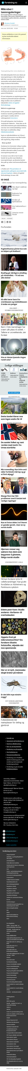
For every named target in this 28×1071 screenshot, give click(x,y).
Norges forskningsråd (12, 968)
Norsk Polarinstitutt (11, 975)
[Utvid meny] (26, 2)
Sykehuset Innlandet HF (13, 1026)
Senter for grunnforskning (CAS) (15, 1011)
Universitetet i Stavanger (13, 1046)
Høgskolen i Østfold (12, 888)
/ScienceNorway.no (12, 841)
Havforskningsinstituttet (13, 884)
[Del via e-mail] (10, 222)
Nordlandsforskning (12, 962)
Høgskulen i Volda (11, 890)
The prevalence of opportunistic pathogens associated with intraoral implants (13, 171)
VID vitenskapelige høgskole (14, 1059)
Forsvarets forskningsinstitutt (14, 875)
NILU (8, 918)
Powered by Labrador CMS (14, 1068)
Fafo (8, 869)
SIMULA (9, 1007)
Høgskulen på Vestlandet (13, 893)
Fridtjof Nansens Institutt (13, 879)
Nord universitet (11, 959)
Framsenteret (10, 877)
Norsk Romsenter (11, 979)
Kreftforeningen (11, 902)
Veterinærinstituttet (11, 1056)
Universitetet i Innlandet (13, 1041)
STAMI (8, 1018)
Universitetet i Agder (12, 1037)
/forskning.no (10, 834)
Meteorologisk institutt (12, 908)
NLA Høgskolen (10, 923)
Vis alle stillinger (14, 393)
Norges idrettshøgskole (12, 973)
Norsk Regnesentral (12, 977)
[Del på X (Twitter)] (5, 222)
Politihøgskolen (10, 996)
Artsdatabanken (11, 860)
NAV (8, 910)
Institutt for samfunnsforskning (15, 897)
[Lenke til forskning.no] (12, 2)
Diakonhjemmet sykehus (13, 863)
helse (3, 218)
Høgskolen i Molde (11, 886)
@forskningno (10, 831)
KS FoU (8, 899)
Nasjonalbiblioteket (11, 935)
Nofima (8, 957)
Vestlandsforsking (11, 1054)
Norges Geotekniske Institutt (14, 964)
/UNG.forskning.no (12, 838)
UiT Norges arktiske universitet (14, 1035)
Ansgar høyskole (11, 854)
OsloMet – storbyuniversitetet (14, 992)
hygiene (9, 218)
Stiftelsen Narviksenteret (13, 1022)
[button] (2, 370)
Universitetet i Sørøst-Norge (14, 1048)
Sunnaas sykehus (11, 1024)
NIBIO (8, 912)
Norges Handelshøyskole (13, 966)
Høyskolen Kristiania (12, 895)
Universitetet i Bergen (12, 1039)
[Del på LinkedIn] (7, 222)
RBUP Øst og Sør (11, 1001)
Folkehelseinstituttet (7, 132)
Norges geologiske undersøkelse (15, 970)
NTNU (8, 933)
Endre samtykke (11, 845)
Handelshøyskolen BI (12, 882)
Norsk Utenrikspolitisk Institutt (14, 982)
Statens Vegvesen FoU (12, 1020)
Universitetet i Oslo (11, 1044)
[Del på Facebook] (2, 222)
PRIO (8, 999)
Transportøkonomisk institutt (14, 1033)
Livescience (14, 118)
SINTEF (8, 1009)
